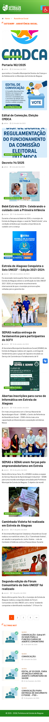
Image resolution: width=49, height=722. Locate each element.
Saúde (26, 198)
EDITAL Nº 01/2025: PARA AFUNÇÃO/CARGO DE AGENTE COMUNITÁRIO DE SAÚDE (34, 674)
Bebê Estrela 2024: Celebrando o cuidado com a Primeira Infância (23, 208)
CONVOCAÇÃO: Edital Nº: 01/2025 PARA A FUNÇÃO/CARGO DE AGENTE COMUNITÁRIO (34, 638)
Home (7, 19)
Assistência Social (21, 19)
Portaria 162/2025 (14, 65)
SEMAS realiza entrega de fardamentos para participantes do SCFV (23, 336)
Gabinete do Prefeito (13, 258)
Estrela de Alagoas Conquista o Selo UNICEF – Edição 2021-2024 (23, 267)
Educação (28, 254)
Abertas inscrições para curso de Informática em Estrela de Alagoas (24, 399)
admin (6, 69)
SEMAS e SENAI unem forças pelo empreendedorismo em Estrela (24, 464)
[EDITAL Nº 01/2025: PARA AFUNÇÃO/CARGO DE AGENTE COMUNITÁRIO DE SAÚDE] (10, 674)
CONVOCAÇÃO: (29, 656)
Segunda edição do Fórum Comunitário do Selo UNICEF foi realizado (22, 585)
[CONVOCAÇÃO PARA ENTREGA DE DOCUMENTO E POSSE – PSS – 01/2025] (10, 693)
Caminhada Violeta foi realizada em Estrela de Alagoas (23, 523)
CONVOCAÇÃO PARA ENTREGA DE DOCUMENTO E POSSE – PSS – (34, 692)
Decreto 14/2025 (13, 162)
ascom (6, 214)
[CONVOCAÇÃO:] (10, 656)
